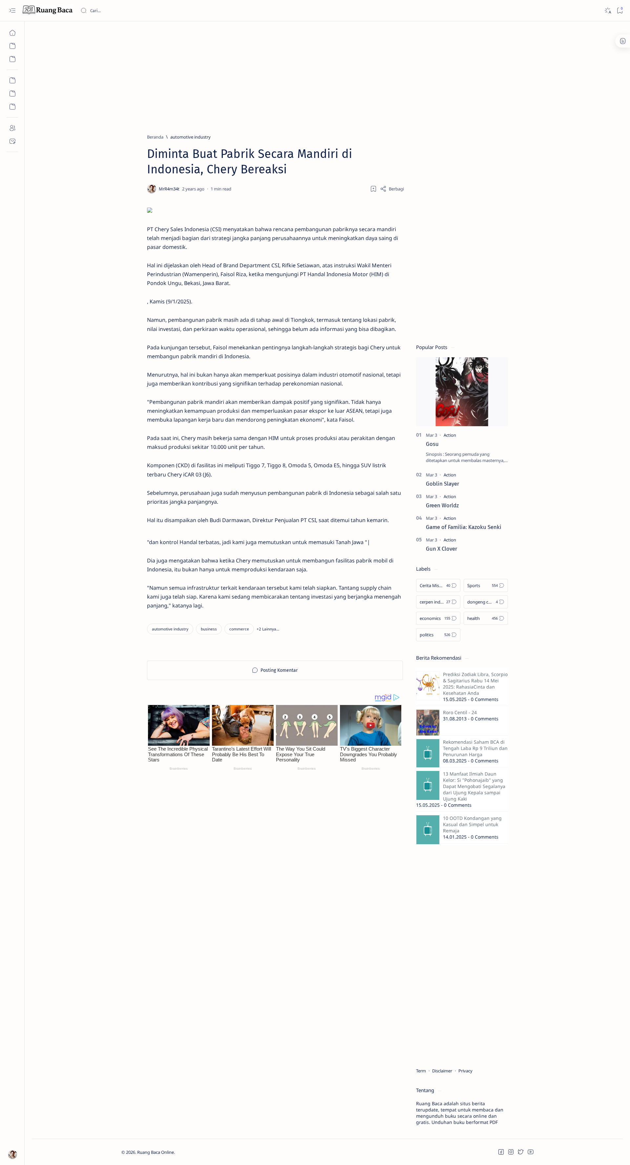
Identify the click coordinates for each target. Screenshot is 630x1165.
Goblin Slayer (442, 483)
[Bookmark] (619, 10)
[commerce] (239, 629)
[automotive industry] (170, 629)
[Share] (392, 189)
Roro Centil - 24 (460, 712)
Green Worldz (442, 505)
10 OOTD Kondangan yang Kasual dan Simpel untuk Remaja (472, 824)
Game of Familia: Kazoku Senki (463, 527)
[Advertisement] (318, 75)
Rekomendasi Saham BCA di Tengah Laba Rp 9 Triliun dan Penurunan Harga (475, 748)
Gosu (432, 444)
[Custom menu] (12, 80)
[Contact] (12, 141)
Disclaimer (442, 1071)
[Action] (450, 435)
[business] (209, 629)
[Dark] (607, 10)
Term (421, 1071)
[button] (268, 629)
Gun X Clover (441, 548)
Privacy (465, 1071)
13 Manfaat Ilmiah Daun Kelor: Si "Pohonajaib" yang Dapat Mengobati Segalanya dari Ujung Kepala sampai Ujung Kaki (474, 786)
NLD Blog (206, 1152)
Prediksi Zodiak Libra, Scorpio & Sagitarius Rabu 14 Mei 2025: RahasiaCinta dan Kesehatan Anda (475, 683)
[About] (12, 128)
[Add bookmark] (373, 189)
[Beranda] (12, 32)
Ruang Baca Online (155, 1152)
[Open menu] (12, 10)
